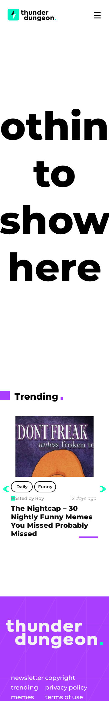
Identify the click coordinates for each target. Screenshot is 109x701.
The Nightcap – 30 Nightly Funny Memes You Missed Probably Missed (51, 521)
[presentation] (5, 489)
